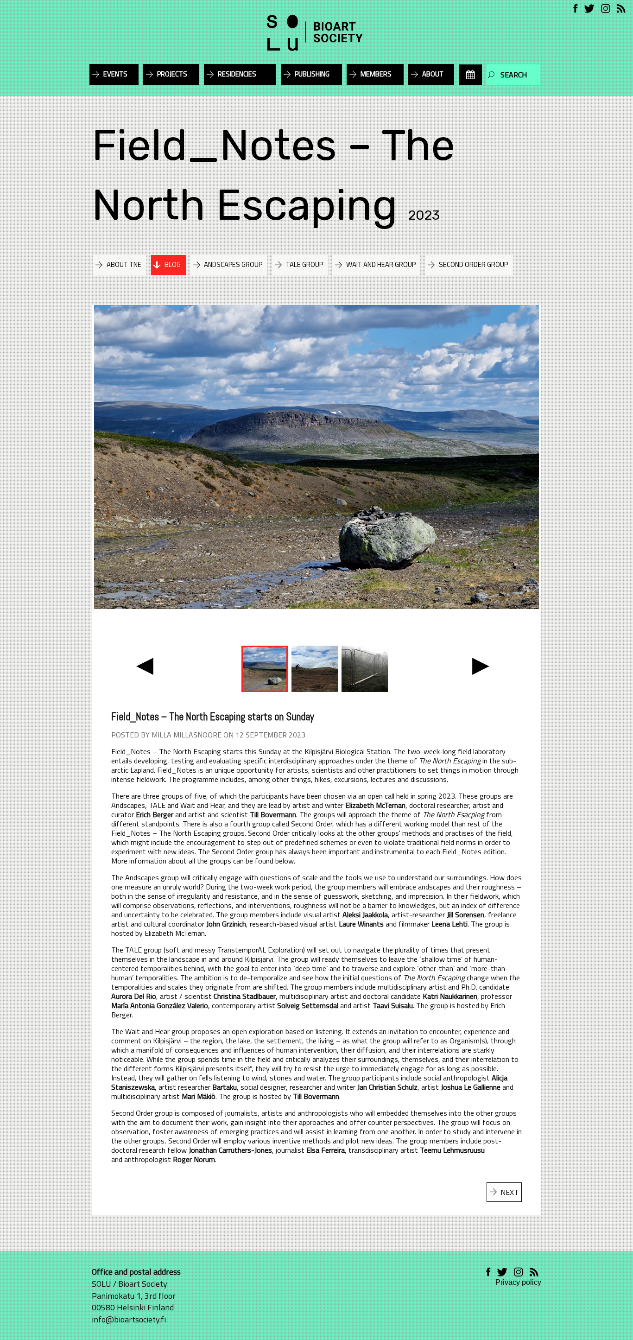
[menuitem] (470, 74)
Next (509, 1192)
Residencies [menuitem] (237, 74)
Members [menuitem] (376, 74)
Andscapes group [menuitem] (233, 264)
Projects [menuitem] (172, 74)
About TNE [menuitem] (124, 264)
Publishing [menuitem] (312, 74)
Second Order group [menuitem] (473, 264)
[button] (144, 664)
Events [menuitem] (115, 74)
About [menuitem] (432, 74)
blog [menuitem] (173, 264)
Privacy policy (518, 1282)
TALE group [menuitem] (304, 264)
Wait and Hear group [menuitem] (381, 264)
